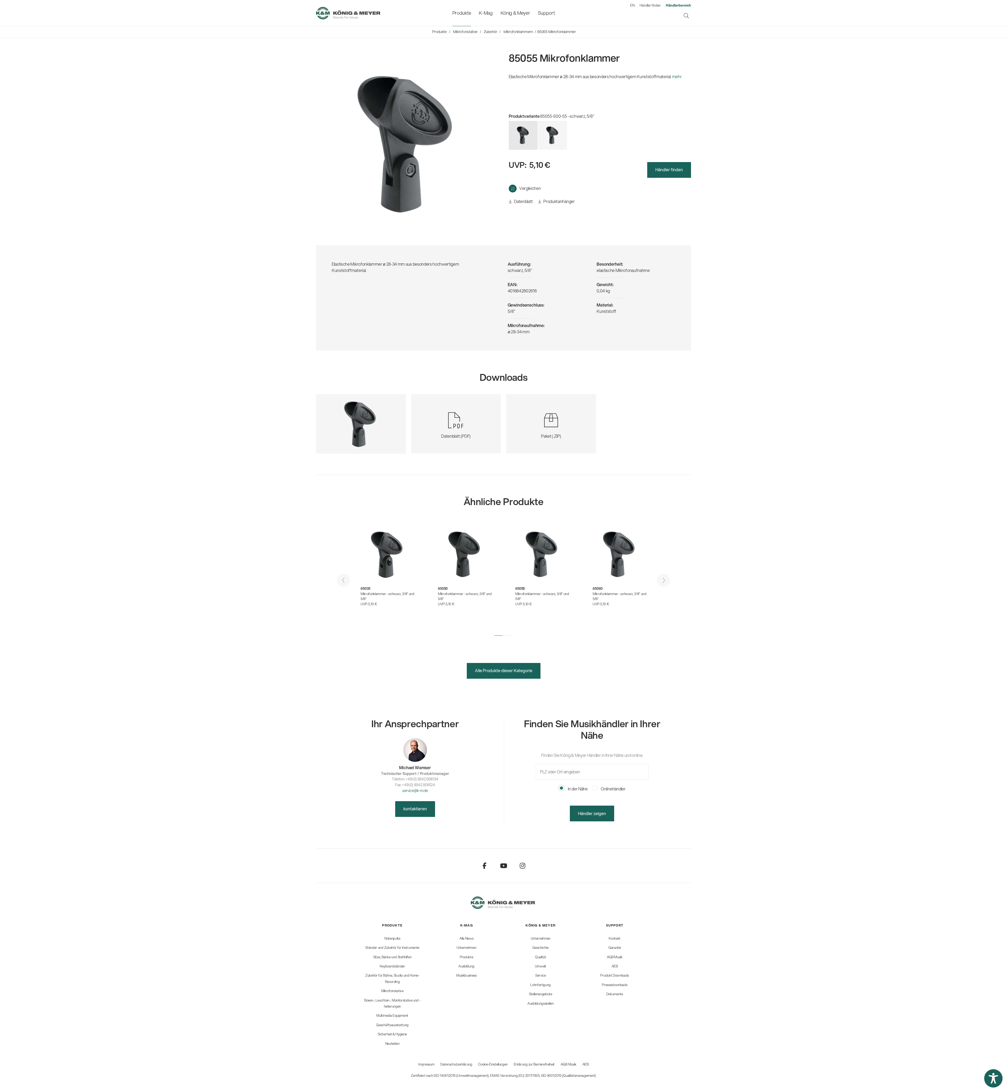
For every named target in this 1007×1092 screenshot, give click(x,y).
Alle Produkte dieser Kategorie (503, 670)
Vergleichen (530, 188)
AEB (585, 1064)
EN (632, 5)
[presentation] (343, 580)
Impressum (426, 1064)
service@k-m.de (415, 790)
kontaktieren (415, 809)
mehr (677, 76)
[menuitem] (461, 13)
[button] (499, 635)
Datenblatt (523, 201)
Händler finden (650, 5)
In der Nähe (577, 789)
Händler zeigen (592, 813)
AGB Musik (568, 1064)
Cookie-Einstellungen (493, 1064)
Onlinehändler (613, 789)
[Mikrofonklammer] (552, 135)
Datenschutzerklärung (456, 1064)
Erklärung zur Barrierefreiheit (534, 1064)
